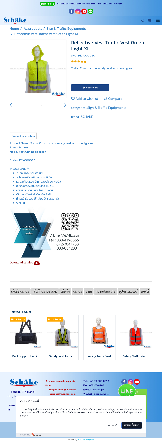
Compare (114, 98)
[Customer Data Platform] (81, 434)
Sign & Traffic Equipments (106, 107)
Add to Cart (91, 87)
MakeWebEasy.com (86, 439)
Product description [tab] (23, 136)
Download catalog (21, 262)
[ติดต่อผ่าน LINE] (126, 392)
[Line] (47, 3)
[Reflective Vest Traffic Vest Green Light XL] (38, 69)
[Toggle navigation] (157, 20)
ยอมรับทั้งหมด (131, 425)
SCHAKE (87, 116)
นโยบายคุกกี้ (112, 425)
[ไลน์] (49, 231)
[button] (142, 20)
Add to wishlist (86, 98)
